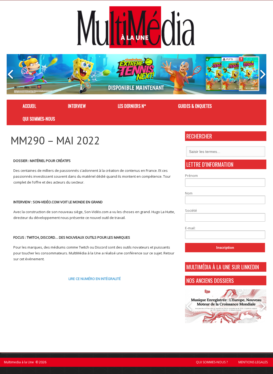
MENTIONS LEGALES (253, 362)
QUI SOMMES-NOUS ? (212, 362)
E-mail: (190, 228)
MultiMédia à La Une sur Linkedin (222, 267)
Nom (188, 193)
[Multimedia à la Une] (136, 27)
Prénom (191, 175)
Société (191, 210)
